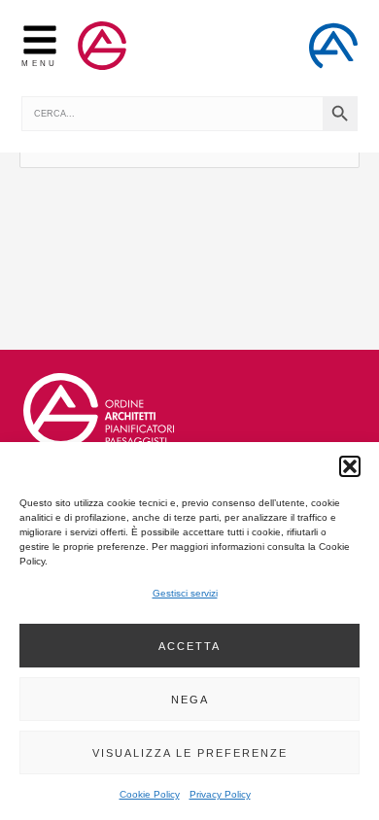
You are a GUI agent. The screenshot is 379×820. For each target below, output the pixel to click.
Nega (190, 699)
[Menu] (39, 39)
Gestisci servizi (185, 593)
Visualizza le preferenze (190, 753)
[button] (350, 466)
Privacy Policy (220, 794)
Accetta (189, 646)
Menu (39, 63)
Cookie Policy (150, 794)
